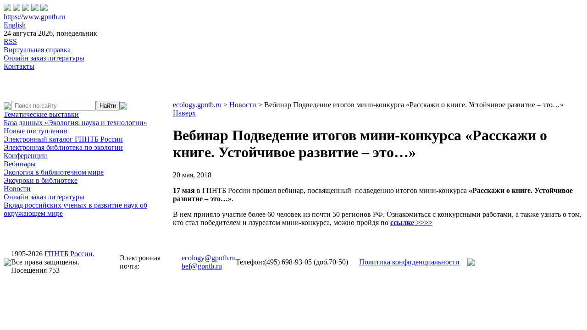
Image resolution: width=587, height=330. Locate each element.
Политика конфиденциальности (409, 262)
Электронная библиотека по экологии (63, 147)
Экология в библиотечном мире (54, 172)
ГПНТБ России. (69, 254)
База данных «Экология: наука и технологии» (75, 122)
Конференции (25, 156)
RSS (10, 41)
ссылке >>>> (411, 222)
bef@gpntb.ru (202, 266)
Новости (17, 188)
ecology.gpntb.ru (197, 105)
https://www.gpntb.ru (34, 17)
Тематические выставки (41, 114)
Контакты (19, 66)
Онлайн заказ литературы (44, 58)
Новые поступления (35, 131)
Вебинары (20, 164)
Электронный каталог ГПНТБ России (63, 139)
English (15, 25)
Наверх (184, 113)
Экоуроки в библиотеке (41, 180)
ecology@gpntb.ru (209, 258)
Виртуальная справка (37, 50)
